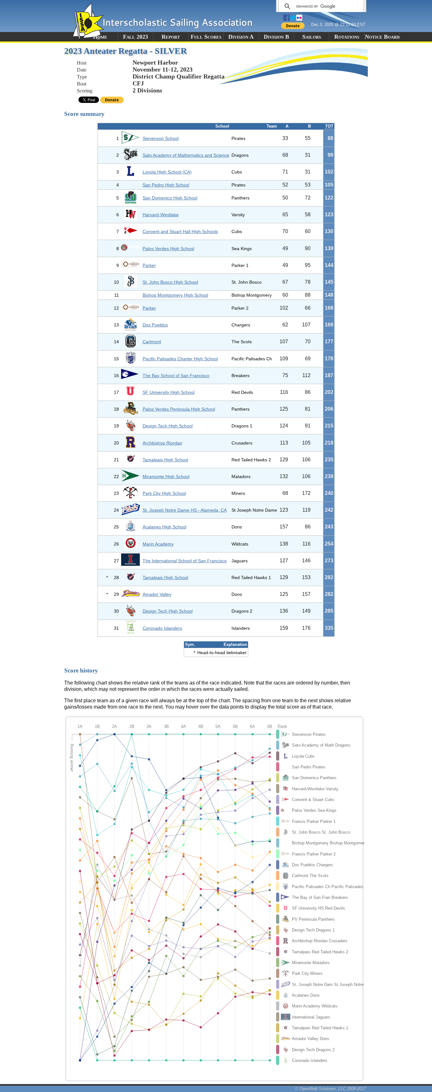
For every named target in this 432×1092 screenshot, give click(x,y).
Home (100, 37)
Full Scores (206, 37)
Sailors (311, 37)
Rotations (346, 37)
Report (171, 37)
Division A (241, 37)
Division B (276, 37)
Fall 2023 (135, 37)
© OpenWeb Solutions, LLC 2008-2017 (330, 1088)
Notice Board (382, 37)
